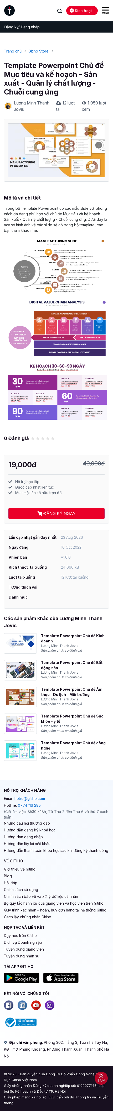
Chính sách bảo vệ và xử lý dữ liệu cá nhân (41, 896)
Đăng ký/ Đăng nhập (22, 27)
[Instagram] (49, 1005)
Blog (8, 876)
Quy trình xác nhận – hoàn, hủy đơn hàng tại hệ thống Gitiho (55, 910)
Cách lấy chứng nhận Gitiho (27, 917)
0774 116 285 (29, 805)
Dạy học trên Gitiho (20, 935)
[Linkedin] (22, 1005)
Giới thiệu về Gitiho (19, 869)
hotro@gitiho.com (29, 798)
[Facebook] (8, 1005)
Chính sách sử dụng (21, 889)
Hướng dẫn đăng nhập (23, 837)
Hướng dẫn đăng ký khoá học (29, 830)
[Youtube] (36, 1005)
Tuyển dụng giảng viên (24, 949)
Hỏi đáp (10, 883)
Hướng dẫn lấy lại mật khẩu (27, 843)
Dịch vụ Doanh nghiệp (23, 942)
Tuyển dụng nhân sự (21, 956)
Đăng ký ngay (59, 513)
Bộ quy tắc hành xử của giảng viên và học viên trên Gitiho (54, 903)
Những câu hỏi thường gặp (27, 823)
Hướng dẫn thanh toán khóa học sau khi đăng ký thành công (56, 850)
